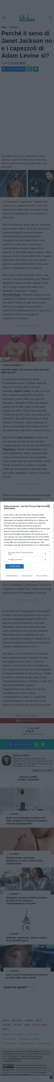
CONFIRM (14, 566)
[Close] (48, 506)
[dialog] (27, 541)
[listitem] (27, 553)
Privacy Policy (42, 576)
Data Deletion (12, 576)
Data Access (27, 576)
